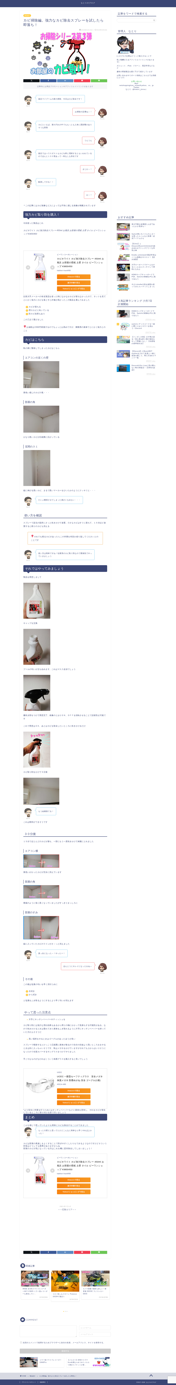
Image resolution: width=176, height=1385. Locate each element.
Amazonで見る (74, 277)
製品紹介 (27, 15)
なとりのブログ (88, 3)
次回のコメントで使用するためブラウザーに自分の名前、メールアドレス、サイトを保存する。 (64, 1343)
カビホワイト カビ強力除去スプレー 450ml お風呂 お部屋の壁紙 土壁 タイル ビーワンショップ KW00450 (80, 263)
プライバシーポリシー (29, 1382)
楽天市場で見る (74, 283)
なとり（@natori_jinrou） (136, 89)
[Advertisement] (65, 1227)
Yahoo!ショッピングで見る (74, 289)
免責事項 (42, 1382)
